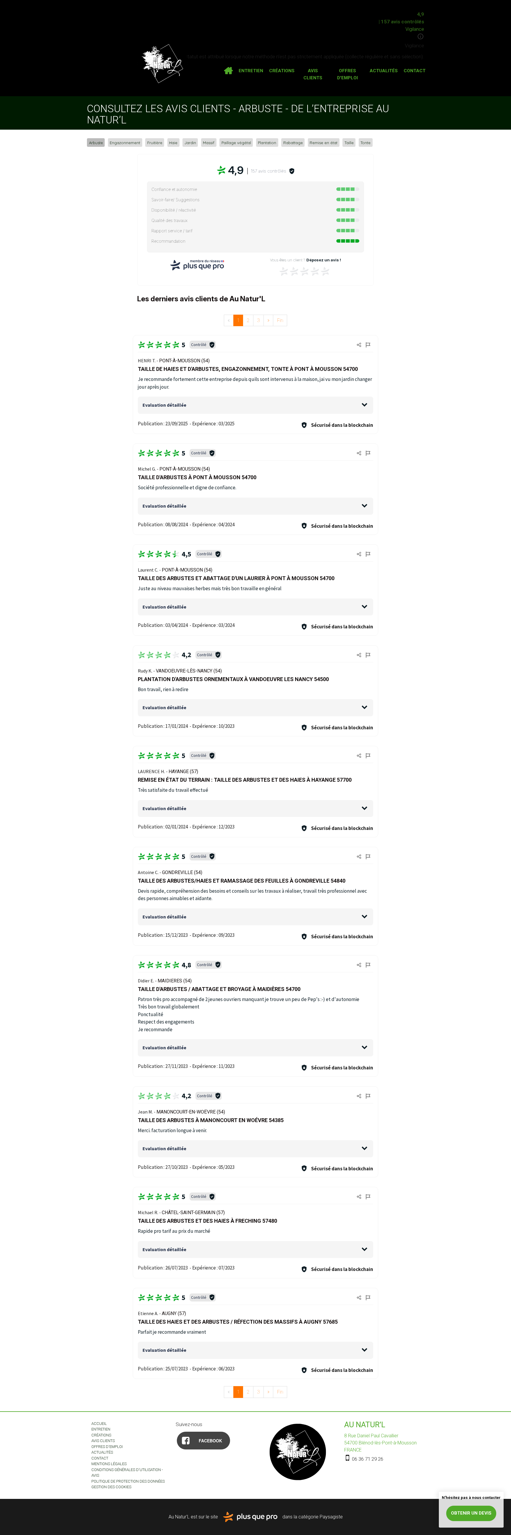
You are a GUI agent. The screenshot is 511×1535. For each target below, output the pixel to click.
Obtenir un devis (471, 1513)
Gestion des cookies (111, 1487)
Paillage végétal (236, 142)
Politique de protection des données (128, 1481)
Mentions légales (109, 1464)
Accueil (228, 70)
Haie (173, 142)
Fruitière (154, 142)
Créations (282, 70)
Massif (208, 142)
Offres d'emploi (347, 74)
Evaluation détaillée (164, 405)
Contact (415, 70)
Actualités (384, 70)
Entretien (251, 70)
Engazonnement (125, 142)
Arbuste (96, 142)
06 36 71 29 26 (367, 1459)
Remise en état (323, 142)
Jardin (190, 142)
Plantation (267, 142)
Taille (349, 142)
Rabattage (293, 142)
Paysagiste (331, 1516)
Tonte (365, 142)
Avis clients (312, 74)
